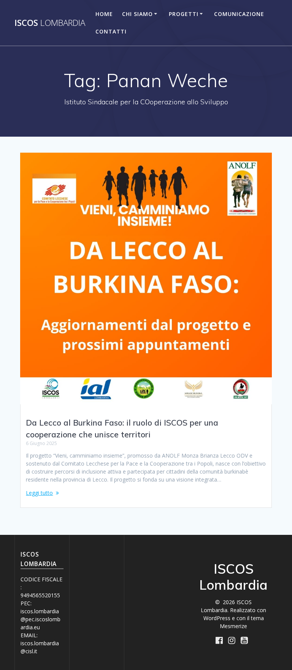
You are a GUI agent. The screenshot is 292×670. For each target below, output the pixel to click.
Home (104, 14)
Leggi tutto (39, 492)
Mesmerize (233, 626)
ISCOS (49, 23)
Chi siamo (137, 14)
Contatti (111, 31)
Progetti (183, 14)
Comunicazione (239, 14)
